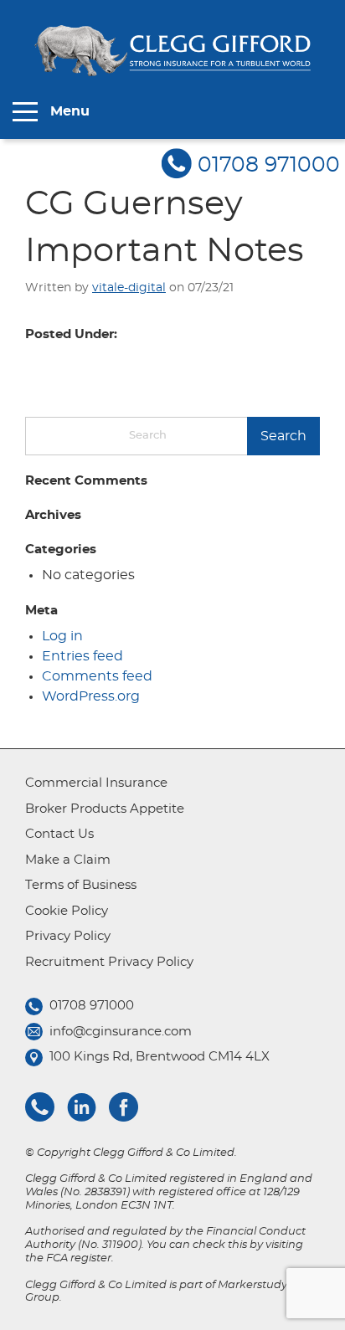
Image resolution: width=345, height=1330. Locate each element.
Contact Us (59, 834)
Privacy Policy (68, 936)
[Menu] (25, 112)
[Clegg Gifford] (172, 50)
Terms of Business (80, 885)
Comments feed (97, 676)
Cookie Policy (66, 911)
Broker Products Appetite (104, 809)
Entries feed (82, 656)
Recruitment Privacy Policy (109, 962)
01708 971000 (269, 165)
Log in (62, 636)
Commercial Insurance (96, 783)
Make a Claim (68, 860)
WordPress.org (91, 696)
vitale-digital (129, 288)
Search (283, 436)
